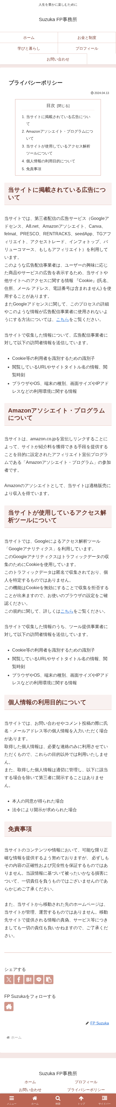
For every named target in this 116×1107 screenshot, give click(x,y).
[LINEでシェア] (38, 979)
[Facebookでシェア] (18, 979)
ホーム (30, 1082)
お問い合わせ (30, 1090)
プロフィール (86, 1082)
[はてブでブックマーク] (28, 979)
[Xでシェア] (8, 979)
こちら (62, 319)
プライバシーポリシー (86, 1090)
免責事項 (33, 169)
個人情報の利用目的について (50, 161)
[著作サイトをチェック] (8, 1006)
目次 (50, 105)
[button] (48, 979)
